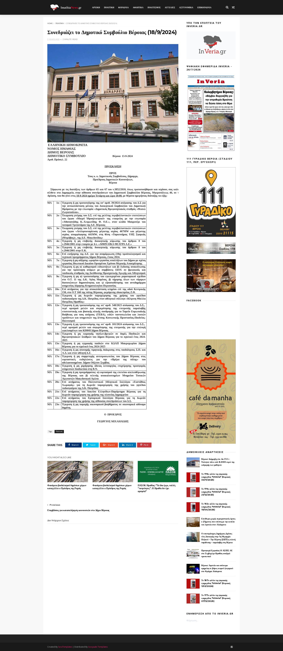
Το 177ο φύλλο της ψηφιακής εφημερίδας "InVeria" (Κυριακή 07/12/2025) (215, 598)
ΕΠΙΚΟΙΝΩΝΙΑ (204, 7)
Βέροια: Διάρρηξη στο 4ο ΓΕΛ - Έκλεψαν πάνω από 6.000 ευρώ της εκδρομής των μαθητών (217, 462)
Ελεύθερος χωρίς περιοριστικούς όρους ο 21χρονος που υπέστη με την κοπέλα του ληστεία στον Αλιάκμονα (218, 521)
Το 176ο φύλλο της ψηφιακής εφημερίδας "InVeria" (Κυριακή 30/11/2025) (215, 477)
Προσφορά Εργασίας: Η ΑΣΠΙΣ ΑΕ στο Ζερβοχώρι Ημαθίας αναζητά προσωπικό (216, 553)
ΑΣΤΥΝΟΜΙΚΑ (186, 7)
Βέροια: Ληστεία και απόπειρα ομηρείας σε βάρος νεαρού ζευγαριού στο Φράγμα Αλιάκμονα (217, 568)
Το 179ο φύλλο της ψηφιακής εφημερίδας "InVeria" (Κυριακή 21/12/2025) (215, 491)
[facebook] (232, 647)
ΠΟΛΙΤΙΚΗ (109, 7)
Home (50, 23)
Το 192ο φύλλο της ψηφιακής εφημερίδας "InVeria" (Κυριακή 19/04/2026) (215, 506)
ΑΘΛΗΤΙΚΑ (138, 7)
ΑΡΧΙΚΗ (96, 7)
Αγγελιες (170, 7)
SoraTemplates (65, 646)
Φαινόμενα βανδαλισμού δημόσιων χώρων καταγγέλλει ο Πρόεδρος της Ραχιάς (66, 487)
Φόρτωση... (192, 620)
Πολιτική (60, 23)
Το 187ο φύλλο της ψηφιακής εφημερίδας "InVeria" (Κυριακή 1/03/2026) (215, 583)
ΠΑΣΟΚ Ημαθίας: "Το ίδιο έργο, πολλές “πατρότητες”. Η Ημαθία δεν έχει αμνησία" (157, 488)
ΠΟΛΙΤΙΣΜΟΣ (154, 7)
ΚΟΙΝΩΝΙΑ (123, 7)
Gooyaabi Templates (98, 646)
